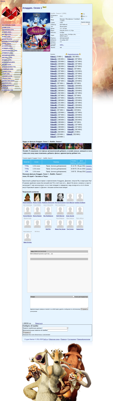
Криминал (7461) (7, 53)
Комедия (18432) (7, 48)
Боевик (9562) (6, 32)
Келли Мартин (27, 216)
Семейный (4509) (7, 69)
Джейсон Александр (48, 202)
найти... (62, 44)
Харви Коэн (79, 229)
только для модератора (81, 296)
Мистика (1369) (7, 57)
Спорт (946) (6, 73)
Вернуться (38, 323)
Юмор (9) (5, 87)
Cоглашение (72, 339)
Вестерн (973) (6, 34)
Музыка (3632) (6, 60)
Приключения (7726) (9, 66)
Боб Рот (48, 229)
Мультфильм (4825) (8, 62)
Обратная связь (54, 339)
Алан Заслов (70, 216)
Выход (3, 1)
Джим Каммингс (27, 202)
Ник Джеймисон (48, 216)
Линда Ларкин (37, 216)
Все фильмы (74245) (8, 25)
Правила (64, 339)
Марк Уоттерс (28, 242)
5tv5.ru (45, 339)
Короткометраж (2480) (9, 50)
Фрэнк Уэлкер (37, 202)
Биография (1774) (8, 29)
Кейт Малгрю (60, 216)
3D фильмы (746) (7, 90)
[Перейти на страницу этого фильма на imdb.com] (82, 14)
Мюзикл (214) (6, 64)
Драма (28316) (6, 43)
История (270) (6, 46)
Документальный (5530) (10, 41)
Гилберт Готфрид (80, 202)
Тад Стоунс (70, 229)
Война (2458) (6, 36)
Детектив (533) (7, 39)
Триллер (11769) (7, 76)
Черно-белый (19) (8, 85)
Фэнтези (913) (6, 83)
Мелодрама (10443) (8, 55)
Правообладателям (73, 54)
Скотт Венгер (70, 202)
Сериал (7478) (6, 71)
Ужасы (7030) (6, 78)
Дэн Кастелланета (60, 202)
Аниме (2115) (6, 27)
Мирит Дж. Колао (60, 229)
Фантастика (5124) (8, 80)
